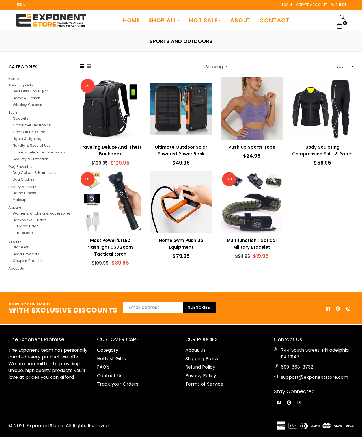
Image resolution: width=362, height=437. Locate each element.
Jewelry (14, 241)
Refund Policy (200, 367)
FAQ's (103, 367)
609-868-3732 (297, 367)
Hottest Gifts (111, 358)
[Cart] (339, 25)
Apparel (15, 207)
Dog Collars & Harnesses (34, 172)
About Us (16, 268)
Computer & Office (29, 131)
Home (131, 20)
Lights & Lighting (27, 138)
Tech (12, 112)
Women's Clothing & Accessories (42, 213)
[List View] (89, 67)
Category (107, 350)
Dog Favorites (20, 166)
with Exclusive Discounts (63, 308)
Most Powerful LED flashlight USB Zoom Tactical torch (110, 247)
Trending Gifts (20, 85)
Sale (87, 86)
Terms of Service (204, 384)
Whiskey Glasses (27, 104)
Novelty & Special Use (31, 145)
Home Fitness (24, 193)
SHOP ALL (163, 20)
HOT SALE (204, 20)
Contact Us (109, 375)
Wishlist (338, 4)
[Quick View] (135, 91)
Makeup (19, 199)
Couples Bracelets (28, 260)
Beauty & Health (22, 187)
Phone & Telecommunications (39, 152)
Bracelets (21, 247)
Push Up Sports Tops (252, 147)
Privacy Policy (200, 375)
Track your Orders (117, 384)
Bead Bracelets (26, 254)
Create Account (311, 4)
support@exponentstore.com (314, 377)
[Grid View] (82, 67)
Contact (274, 20)
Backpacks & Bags (29, 220)
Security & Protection (30, 159)
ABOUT (240, 20)
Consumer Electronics (32, 125)
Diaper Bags (27, 226)
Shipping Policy (202, 358)
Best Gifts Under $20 (30, 91)
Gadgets (20, 118)
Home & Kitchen (26, 98)
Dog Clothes (23, 179)
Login (287, 4)
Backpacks (26, 232)
